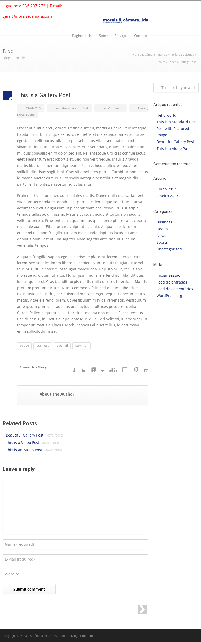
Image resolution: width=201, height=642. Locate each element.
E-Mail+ (143, 367)
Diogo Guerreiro (82, 636)
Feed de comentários (175, 288)
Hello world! (167, 115)
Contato (140, 35)
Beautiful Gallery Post (34, 435)
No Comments (113, 108)
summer (81, 345)
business (42, 345)
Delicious (122, 367)
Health (161, 62)
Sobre (103, 35)
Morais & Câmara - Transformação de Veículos (163, 54)
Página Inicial (82, 35)
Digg (111, 367)
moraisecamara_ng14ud (72, 108)
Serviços (121, 35)
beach (24, 345)
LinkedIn (90, 367)
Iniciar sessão (168, 275)
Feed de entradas (172, 282)
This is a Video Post (32, 442)
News (20, 114)
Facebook (69, 367)
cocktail (62, 345)
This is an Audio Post (34, 449)
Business (164, 222)
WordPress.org (169, 295)
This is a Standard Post (177, 121)
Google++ (132, 367)
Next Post (142, 609)
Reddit (101, 367)
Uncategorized (169, 248)
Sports (30, 114)
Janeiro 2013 (167, 195)
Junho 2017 (166, 188)
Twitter (80, 367)
